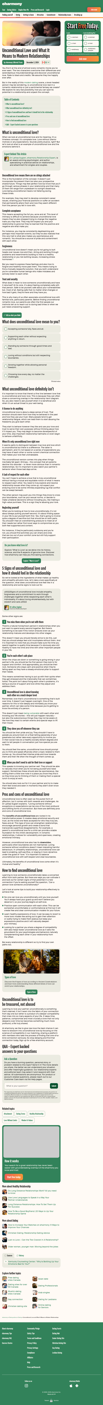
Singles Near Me (23, 9)
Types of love (31, 992)
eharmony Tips (7, 1333)
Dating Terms (20, 1113)
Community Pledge (33, 1328)
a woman (74, 37)
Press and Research (37, 9)
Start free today (14, 1177)
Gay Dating (56, 1347)
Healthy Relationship (36, 1113)
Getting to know (28, 14)
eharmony (5, 1317)
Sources (9, 1255)
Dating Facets (56, 1328)
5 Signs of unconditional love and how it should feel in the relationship (29, 112)
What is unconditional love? (15, 103)
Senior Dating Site (58, 1338)
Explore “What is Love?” (31, 560)
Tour (3, 9)
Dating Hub (56, 1333)
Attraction (40, 14)
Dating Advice (11, 9)
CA (46, 62)
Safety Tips (31, 1333)
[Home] (12, 4)
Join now (94, 9)
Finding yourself (7, 14)
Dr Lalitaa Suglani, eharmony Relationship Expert (32, 157)
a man (73, 43)
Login (47, 9)
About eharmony (7, 1328)
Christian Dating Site (59, 1343)
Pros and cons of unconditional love (18, 116)
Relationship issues (64, 14)
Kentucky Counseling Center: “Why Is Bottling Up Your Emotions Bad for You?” (33, 1262)
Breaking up (78, 14)
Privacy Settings (32, 1347)
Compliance (31, 1352)
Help (28, 1362)
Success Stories (7, 1343)
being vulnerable (32, 713)
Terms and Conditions (34, 1338)
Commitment (51, 14)
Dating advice (13, 1317)
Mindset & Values (27, 1120)
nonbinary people (91, 49)
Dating (18, 14)
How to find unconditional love (16, 120)
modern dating (31, 82)
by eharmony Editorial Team (13, 62)
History (21, 1255)
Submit (54, 1085)
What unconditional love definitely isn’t (19, 108)
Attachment (8, 1113)
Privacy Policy (32, 1343)
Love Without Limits (10, 1120)
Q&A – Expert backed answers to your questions (22, 124)
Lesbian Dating (57, 1352)
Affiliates (30, 1357)
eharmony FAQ (7, 1338)
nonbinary (75, 49)
